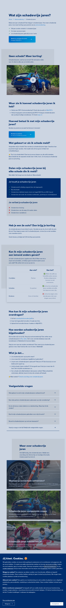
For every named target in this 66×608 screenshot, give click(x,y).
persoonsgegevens (50, 566)
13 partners (44, 568)
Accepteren (55, 604)
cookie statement (8, 568)
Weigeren (7, 604)
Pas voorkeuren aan (9, 600)
